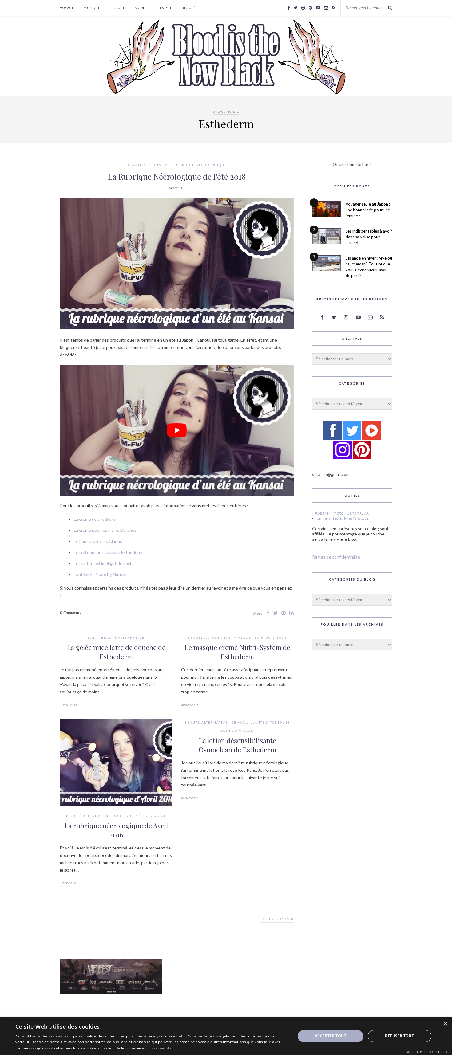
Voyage (67, 8)
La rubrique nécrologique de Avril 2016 (116, 830)
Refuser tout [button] (399, 1035)
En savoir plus (160, 1048)
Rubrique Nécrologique (200, 165)
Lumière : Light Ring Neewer (342, 518)
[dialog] (226, 1036)
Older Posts (275, 919)
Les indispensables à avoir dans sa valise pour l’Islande (369, 237)
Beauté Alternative (148, 165)
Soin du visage (271, 637)
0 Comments (70, 612)
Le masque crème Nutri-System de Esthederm (237, 652)
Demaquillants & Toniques (260, 722)
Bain (93, 637)
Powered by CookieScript (424, 1051)
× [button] (445, 1024)
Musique (92, 8)
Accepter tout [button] (330, 1035)
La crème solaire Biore (95, 519)
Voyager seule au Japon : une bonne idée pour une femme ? (368, 210)
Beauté (189, 8)
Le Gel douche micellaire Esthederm (108, 552)
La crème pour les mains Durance (105, 530)
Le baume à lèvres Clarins (98, 541)
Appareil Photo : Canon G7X (342, 513)
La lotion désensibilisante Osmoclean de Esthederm (237, 745)
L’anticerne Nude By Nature (100, 574)
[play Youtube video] (177, 430)
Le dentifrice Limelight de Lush (103, 563)
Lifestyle (163, 8)
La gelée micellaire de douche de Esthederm (116, 652)
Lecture (117, 8)
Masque (242, 637)
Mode (140, 8)
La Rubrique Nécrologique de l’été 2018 (177, 176)
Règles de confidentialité (336, 556)
